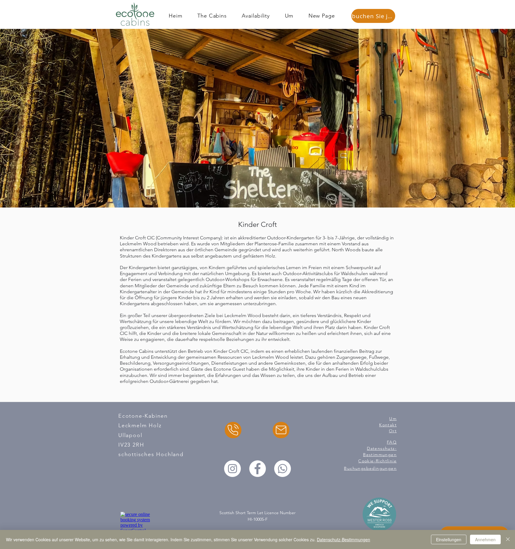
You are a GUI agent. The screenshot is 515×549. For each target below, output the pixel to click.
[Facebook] (257, 468)
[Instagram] (232, 468)
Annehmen (485, 539)
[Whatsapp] (282, 468)
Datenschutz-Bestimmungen (343, 539)
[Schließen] (507, 539)
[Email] (281, 430)
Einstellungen (448, 539)
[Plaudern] (233, 430)
